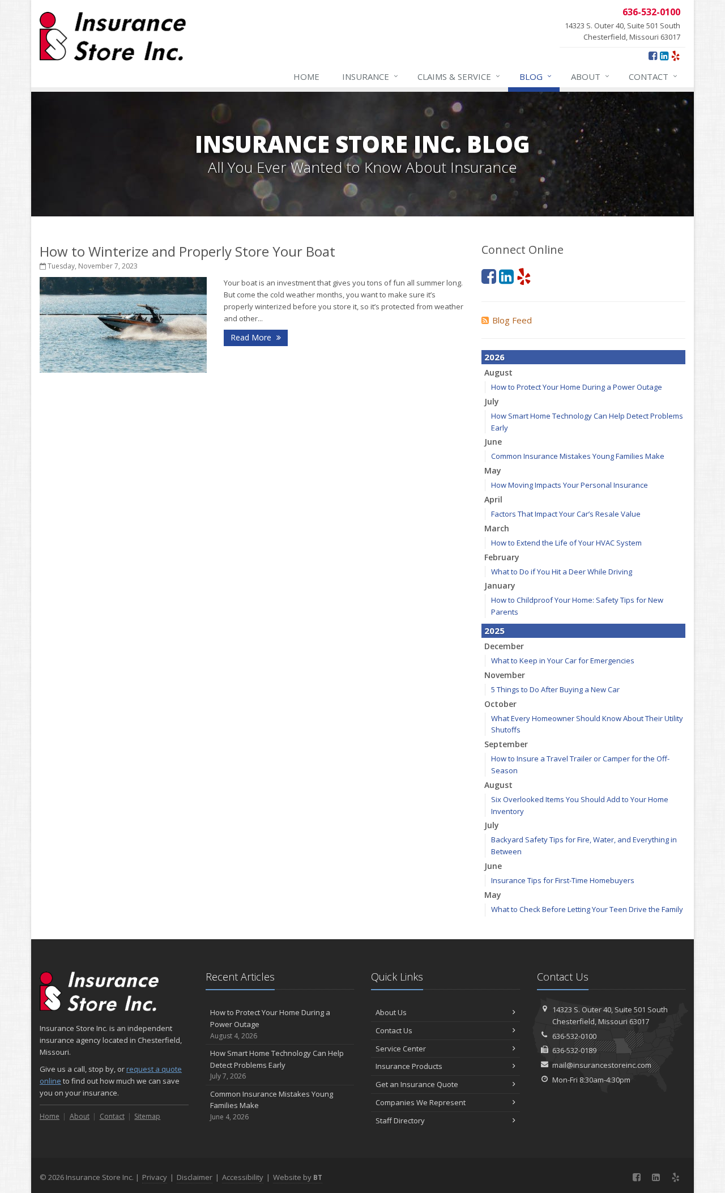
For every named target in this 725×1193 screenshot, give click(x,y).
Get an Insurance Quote (417, 1084)
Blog (535, 76)
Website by (297, 1177)
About (590, 76)
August (498, 372)
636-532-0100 (574, 1036)
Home (306, 76)
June (493, 441)
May (492, 470)
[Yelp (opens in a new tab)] (675, 55)
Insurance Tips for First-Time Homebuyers (562, 880)
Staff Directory (400, 1120)
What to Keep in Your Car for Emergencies (562, 660)
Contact (653, 76)
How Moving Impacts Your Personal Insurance (569, 485)
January (499, 585)
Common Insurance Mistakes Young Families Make (577, 456)
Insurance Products (409, 1066)
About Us (391, 1012)
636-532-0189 (574, 1050)
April (493, 499)
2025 (494, 630)
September (506, 744)
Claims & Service (458, 76)
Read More (252, 337)
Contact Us (394, 1030)
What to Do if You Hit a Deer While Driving (561, 571)
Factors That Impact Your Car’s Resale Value (566, 514)
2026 (494, 357)
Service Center (401, 1048)
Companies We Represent (421, 1102)
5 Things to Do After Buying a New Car (555, 689)
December (504, 646)
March (496, 528)
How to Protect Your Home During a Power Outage (576, 387)
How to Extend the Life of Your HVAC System (566, 543)
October (500, 703)
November (504, 675)
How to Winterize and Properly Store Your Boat (187, 251)
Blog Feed (512, 320)
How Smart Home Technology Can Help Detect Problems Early (277, 1064)
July (491, 401)
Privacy (154, 1177)
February (501, 557)
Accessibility (242, 1177)
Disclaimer (194, 1177)
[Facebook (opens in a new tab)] (653, 55)
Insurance (370, 76)
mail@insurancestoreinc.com (601, 1065)
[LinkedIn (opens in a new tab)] (664, 55)
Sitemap (147, 1116)
